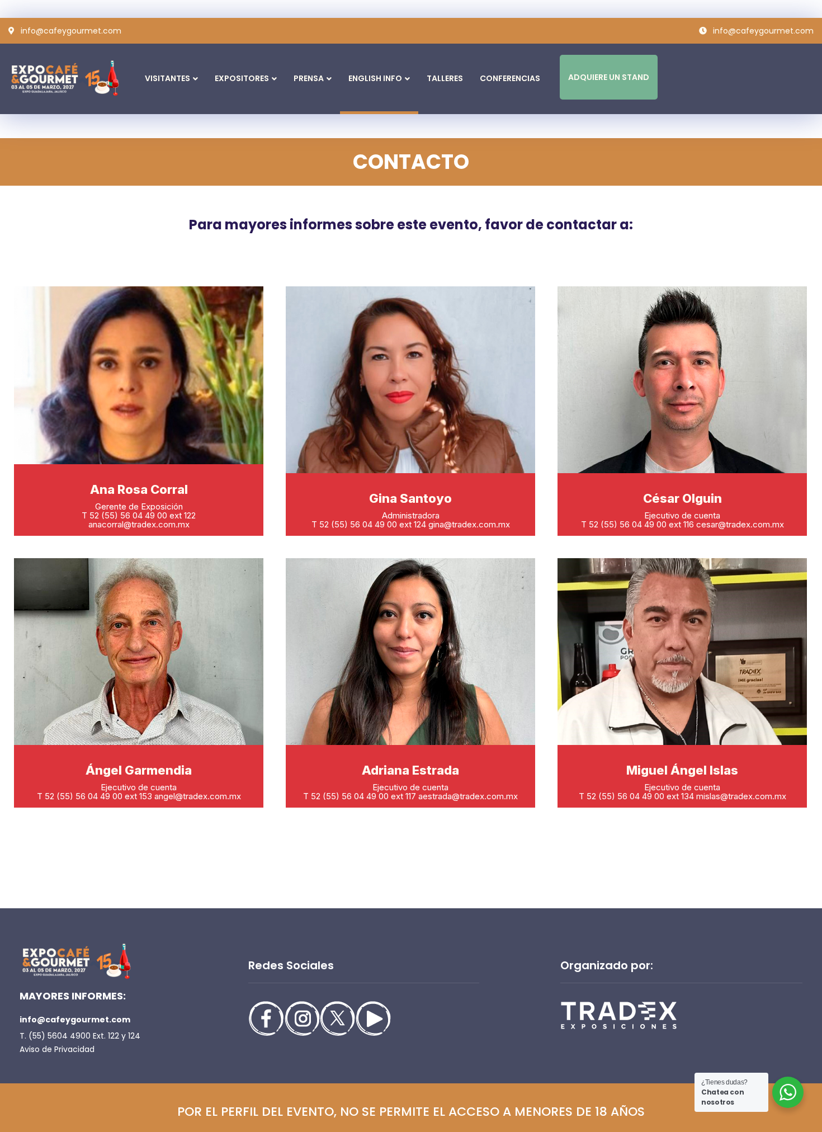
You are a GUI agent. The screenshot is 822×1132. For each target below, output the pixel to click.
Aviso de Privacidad (57, 1049)
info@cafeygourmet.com (75, 1019)
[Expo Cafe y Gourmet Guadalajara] (64, 78)
